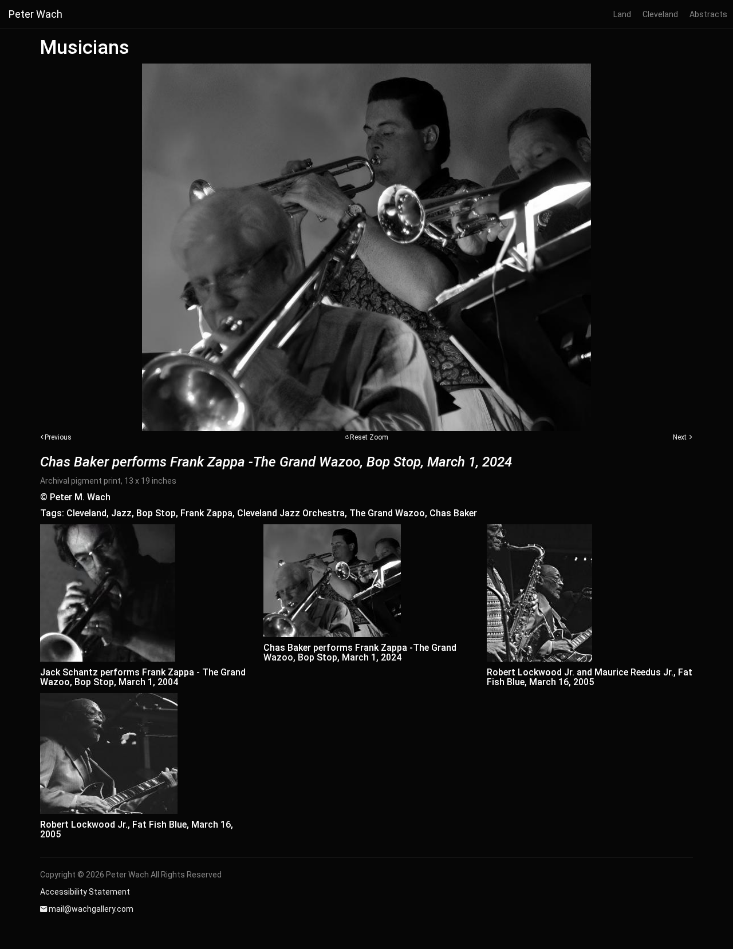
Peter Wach (35, 14)
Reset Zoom (369, 437)
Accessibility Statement (85, 891)
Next (680, 437)
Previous (58, 437)
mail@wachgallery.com (91, 909)
